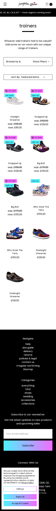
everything (28, 385)
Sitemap (28, 369)
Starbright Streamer (41, 252)
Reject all (20, 496)
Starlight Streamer (15, 118)
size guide (28, 347)
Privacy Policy (28, 482)
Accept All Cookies (20, 503)
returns (28, 355)
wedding (28, 396)
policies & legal (28, 358)
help (28, 344)
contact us (28, 362)
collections (28, 403)
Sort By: (15, 77)
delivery (28, 351)
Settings (20, 489)
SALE (28, 389)
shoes (28, 393)
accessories (28, 400)
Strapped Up (41, 116)
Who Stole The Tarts (41, 208)
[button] (28, 61)
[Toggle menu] (4, 4)
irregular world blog (28, 365)
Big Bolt (41, 163)
